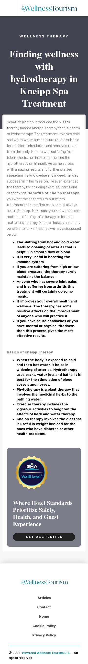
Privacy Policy (44, 635)
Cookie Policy (44, 626)
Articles (44, 597)
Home (44, 616)
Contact (44, 607)
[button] (8, 8)
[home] (50, 8)
